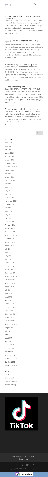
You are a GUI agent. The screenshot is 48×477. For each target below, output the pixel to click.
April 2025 (8, 150)
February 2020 (10, 225)
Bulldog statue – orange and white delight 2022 (22, 41)
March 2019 (9, 263)
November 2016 (11, 358)
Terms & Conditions (18, 456)
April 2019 (8, 259)
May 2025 (8, 146)
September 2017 (11, 324)
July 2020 (8, 208)
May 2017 (8, 338)
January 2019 (10, 269)
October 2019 (10, 239)
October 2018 (10, 280)
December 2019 (11, 232)
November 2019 (11, 235)
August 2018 (9, 286)
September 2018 (11, 283)
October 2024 (10, 163)
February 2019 (10, 266)
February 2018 (10, 307)
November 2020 (11, 201)
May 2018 (8, 297)
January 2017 (10, 352)
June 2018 (8, 293)
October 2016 (10, 362)
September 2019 (11, 242)
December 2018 (11, 273)
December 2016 (11, 355)
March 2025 (9, 153)
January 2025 (10, 160)
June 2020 (8, 211)
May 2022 (8, 191)
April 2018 (8, 300)
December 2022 (11, 180)
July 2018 (8, 290)
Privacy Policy (23, 459)
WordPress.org (10, 385)
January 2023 (10, 177)
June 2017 (8, 335)
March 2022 (9, 198)
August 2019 (9, 245)
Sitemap (32, 456)
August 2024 (9, 170)
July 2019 (8, 249)
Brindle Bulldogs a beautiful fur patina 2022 (23, 64)
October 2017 (10, 321)
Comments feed (11, 381)
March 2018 (9, 304)
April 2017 (8, 341)
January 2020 (10, 228)
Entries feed (9, 378)
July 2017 (8, 331)
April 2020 (8, 218)
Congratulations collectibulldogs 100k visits (23, 109)
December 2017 (11, 314)
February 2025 (10, 156)
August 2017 (9, 328)
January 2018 (10, 311)
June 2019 (8, 252)
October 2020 (10, 204)
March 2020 (9, 221)
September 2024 (11, 167)
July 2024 (8, 173)
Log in (7, 374)
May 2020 (8, 215)
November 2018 (11, 276)
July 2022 (8, 184)
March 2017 (9, 345)
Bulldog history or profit (15, 87)
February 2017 (10, 348)
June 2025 (8, 143)
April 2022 (8, 194)
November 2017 (11, 317)
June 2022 (8, 187)
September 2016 (11, 365)
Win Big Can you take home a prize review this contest (22, 17)
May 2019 (8, 256)
